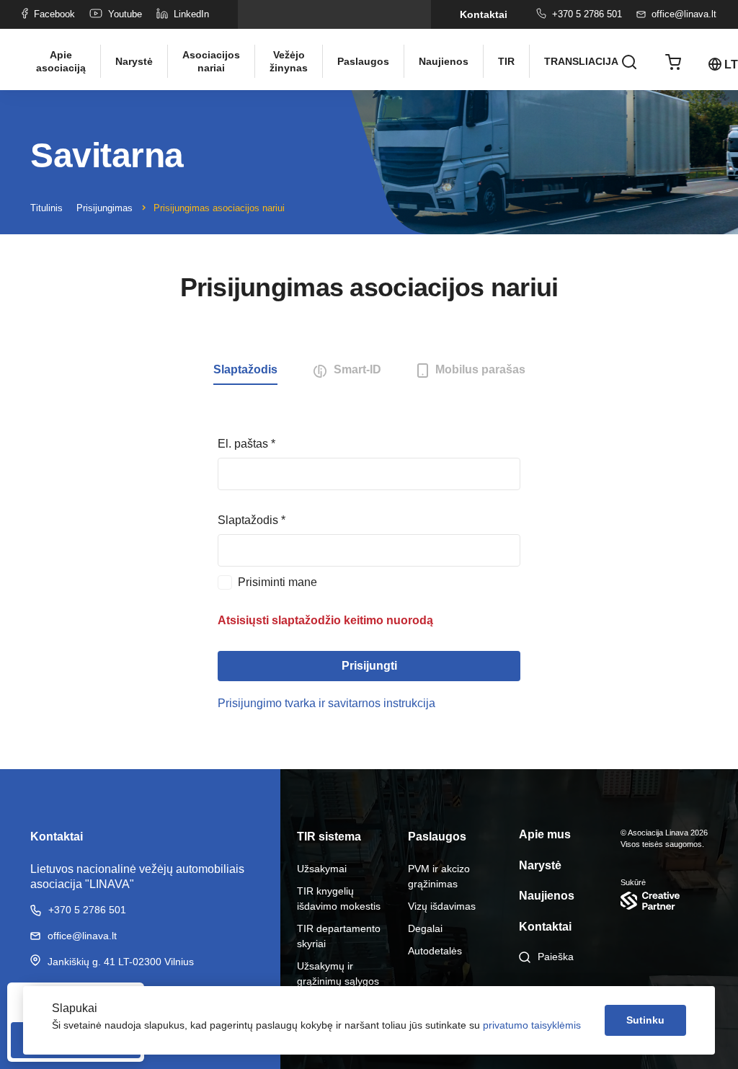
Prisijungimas (104, 208)
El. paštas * (246, 444)
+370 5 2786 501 (587, 14)
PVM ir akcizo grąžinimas (439, 876)
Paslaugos (363, 61)
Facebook (54, 14)
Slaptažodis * (251, 520)
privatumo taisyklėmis (532, 1025)
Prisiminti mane (277, 582)
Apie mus (545, 834)
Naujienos (443, 61)
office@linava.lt (684, 14)
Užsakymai (322, 868)
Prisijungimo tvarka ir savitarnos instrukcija (326, 703)
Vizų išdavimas (442, 906)
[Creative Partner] (664, 901)
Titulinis (46, 208)
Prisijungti (369, 666)
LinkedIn (191, 14)
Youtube (125, 14)
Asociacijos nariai (211, 61)
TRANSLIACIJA (576, 61)
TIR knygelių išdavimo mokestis (339, 898)
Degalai (425, 928)
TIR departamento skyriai (339, 936)
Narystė (134, 61)
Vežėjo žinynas (289, 61)
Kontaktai (483, 14)
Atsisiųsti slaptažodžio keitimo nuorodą (325, 620)
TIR (506, 61)
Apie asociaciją (61, 61)
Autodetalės (435, 951)
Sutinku (645, 1020)
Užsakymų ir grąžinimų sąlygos (338, 973)
